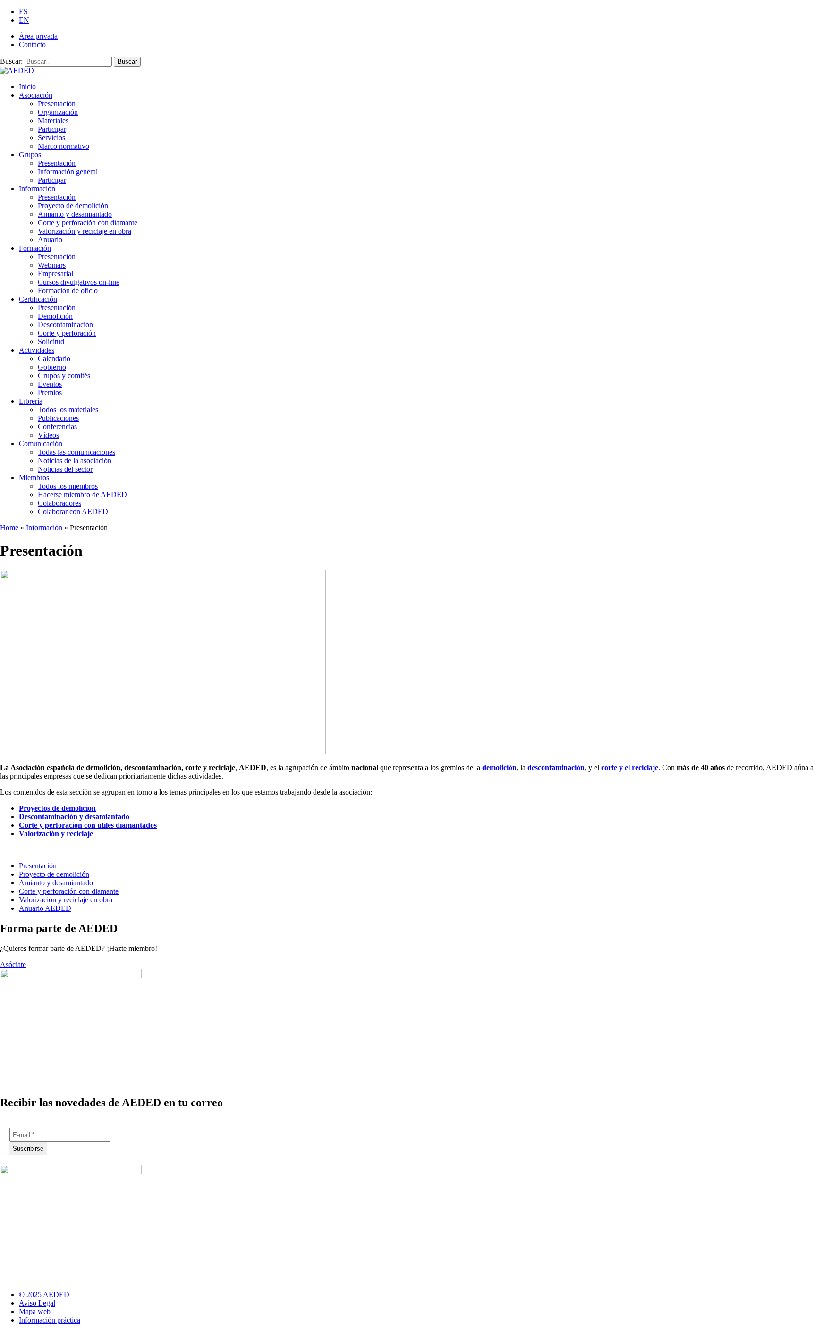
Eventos (50, 384)
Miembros (34, 478)
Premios (50, 393)
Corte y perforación (67, 333)
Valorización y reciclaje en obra (84, 231)
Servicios (51, 138)
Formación (35, 248)
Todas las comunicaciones (76, 452)
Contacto (32, 45)
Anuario (50, 240)
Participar (52, 129)
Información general (68, 172)
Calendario (54, 359)
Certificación (38, 299)
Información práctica (49, 1320)
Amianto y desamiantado (75, 214)
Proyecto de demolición (73, 206)
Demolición (55, 316)
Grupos (30, 155)
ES (23, 12)
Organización (58, 112)
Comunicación (40, 444)
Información (37, 189)
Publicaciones (58, 418)
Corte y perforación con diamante (87, 223)
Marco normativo (63, 146)
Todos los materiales (68, 410)
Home (9, 528)
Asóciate (13, 964)
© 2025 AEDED (44, 1294)
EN (24, 20)
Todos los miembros (68, 486)
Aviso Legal (37, 1303)
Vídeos (48, 435)
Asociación (35, 95)
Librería (30, 401)
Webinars (52, 265)
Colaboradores (59, 503)
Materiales (53, 121)
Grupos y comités (64, 376)
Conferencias (57, 427)
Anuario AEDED (45, 908)
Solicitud (51, 342)
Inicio (27, 87)
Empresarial (55, 274)
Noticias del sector (65, 469)
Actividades (36, 350)
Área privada (38, 36)
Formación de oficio (68, 291)
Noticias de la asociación (74, 461)
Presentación (57, 104)
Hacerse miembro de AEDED (82, 495)
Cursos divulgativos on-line (78, 282)
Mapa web (35, 1311)
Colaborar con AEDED (73, 512)
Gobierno (52, 367)
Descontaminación (65, 325)
